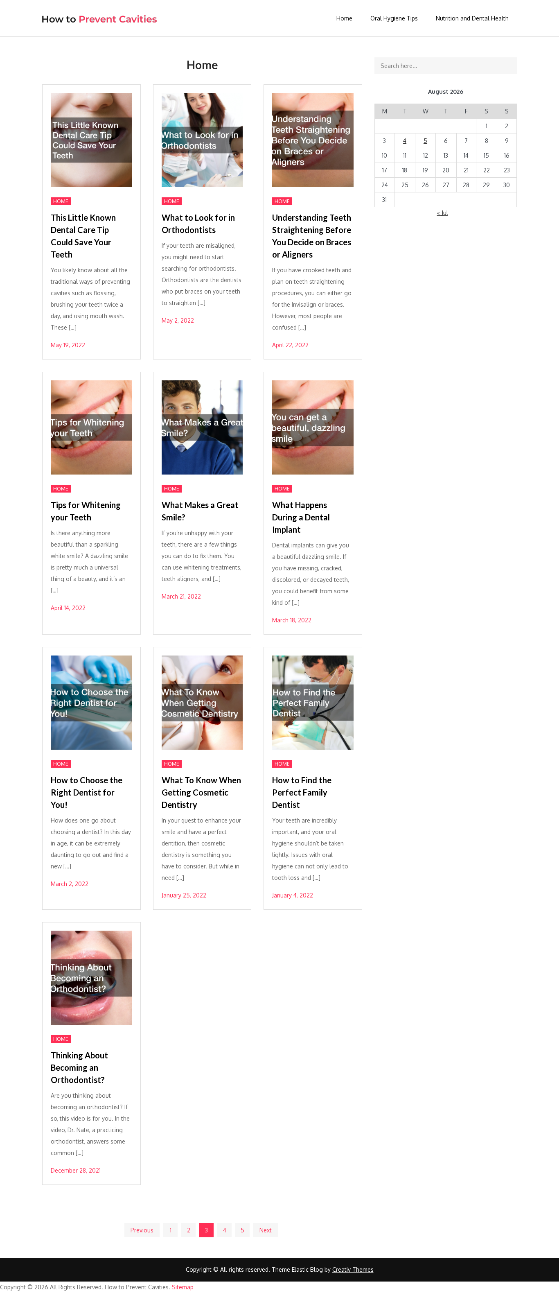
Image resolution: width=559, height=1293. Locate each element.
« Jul (442, 212)
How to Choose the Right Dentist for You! (86, 792)
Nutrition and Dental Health (472, 18)
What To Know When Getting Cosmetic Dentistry (201, 792)
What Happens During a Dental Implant (301, 517)
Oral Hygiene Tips (394, 18)
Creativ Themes (353, 1269)
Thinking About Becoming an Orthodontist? (79, 1067)
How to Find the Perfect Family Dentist (301, 792)
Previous (142, 1230)
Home (344, 18)
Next (265, 1230)
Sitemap (183, 1287)
